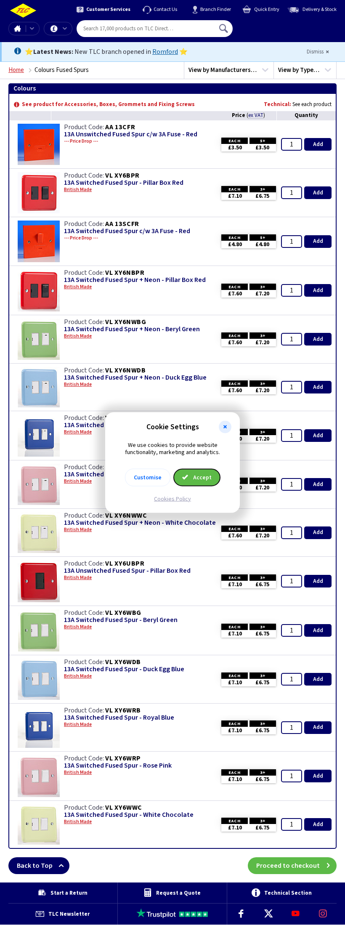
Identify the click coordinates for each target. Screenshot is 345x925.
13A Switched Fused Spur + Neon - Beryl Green (132, 329)
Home (17, 28)
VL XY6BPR (122, 175)
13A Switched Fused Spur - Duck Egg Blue (124, 669)
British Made (78, 190)
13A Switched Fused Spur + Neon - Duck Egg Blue (135, 378)
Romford (165, 51)
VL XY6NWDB (125, 370)
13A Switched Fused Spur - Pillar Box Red (123, 183)
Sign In (277, 25)
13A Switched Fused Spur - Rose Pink (118, 766)
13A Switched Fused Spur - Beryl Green (121, 620)
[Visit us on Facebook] (241, 914)
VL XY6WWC (123, 807)
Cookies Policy (172, 498)
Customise (148, 477)
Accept (202, 477)
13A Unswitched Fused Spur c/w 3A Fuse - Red (130, 134)
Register (271, 31)
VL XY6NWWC (126, 515)
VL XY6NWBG (125, 322)
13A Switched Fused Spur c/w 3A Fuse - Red (127, 231)
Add (318, 144)
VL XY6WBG (123, 612)
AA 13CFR (120, 127)
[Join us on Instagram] (323, 914)
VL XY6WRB (123, 710)
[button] (225, 427)
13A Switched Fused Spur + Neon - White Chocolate (140, 523)
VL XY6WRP (123, 758)
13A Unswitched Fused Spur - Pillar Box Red (127, 571)
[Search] (224, 28)
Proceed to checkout (288, 865)
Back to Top (35, 865)
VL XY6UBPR (125, 563)
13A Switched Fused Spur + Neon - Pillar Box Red (135, 280)
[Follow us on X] (268, 914)
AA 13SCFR (122, 224)
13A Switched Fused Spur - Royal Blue (119, 718)
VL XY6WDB (123, 662)
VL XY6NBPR (125, 272)
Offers (58, 28)
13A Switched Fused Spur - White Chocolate (129, 815)
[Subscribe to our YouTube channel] (295, 914)
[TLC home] (23, 10)
